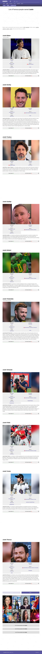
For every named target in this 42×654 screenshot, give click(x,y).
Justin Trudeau (7, 137)
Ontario (32, 64)
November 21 (11, 498)
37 (12, 230)
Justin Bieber (7, 35)
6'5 (13, 401)
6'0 (13, 502)
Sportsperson (12, 504)
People (4, 3)
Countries (18, 3)
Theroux (30, 564)
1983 (14, 397)
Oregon (35, 278)
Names (7, 3)
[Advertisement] (21, 17)
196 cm (11, 401)
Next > (30, 592)
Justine (37, 27)
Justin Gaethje (7, 201)
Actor (30, 115)
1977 (14, 112)
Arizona (35, 229)
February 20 (11, 397)
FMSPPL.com (11, 652)
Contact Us (37, 652)
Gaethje (30, 226)
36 (12, 499)
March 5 (10, 450)
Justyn (11, 28)
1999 (13, 450)
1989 (14, 498)
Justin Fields (6, 422)
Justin (12, 60)
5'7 (13, 67)
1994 (13, 63)
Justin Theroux (7, 539)
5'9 (13, 571)
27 (12, 451)
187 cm (29, 165)
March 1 (10, 63)
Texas (35, 499)
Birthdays (10, 3)
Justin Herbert (7, 250)
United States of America (29, 112)
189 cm (11, 116)
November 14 (11, 229)
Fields (30, 447)
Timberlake (30, 324)
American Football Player (30, 502)
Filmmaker (30, 570)
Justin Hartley (7, 85)
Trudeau (30, 162)
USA (24, 27)
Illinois (35, 112)
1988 (14, 229)
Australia (27, 27)
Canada (29, 64)
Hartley (30, 109)
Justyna (4, 28)
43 (12, 398)
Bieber (30, 60)
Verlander (30, 394)
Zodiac (15, 3)
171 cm (11, 67)
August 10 (10, 567)
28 (12, 278)
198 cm (11, 281)
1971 (13, 567)
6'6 (13, 281)
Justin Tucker (7, 471)
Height (22, 3)
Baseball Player (30, 400)
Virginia (35, 397)
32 (12, 64)
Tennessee (35, 327)
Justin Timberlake (8, 299)
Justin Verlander (7, 370)
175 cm (11, 571)
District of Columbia (35, 567)
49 (12, 113)
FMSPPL (5, 1)
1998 (13, 277)
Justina (7, 28)
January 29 (11, 112)
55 (12, 568)
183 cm (11, 502)
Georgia (35, 450)
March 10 (10, 277)
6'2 (13, 116)
